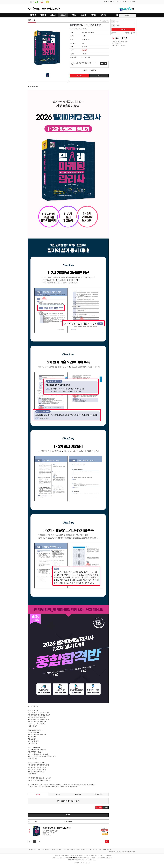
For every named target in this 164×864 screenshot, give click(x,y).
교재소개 (63, 15)
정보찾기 (118, 1)
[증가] (102, 63)
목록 (68, 815)
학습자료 (83, 15)
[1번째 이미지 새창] (47, 75)
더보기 (106, 807)
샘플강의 (93, 15)
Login (124, 29)
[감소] (105, 63)
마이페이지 (132, 1)
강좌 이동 (127, 15)
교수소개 (53, 15)
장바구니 (125, 1)
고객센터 (103, 15)
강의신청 (43, 15)
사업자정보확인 (71, 857)
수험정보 (73, 15)
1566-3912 (121, 38)
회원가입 (112, 1)
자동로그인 (115, 33)
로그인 (105, 1)
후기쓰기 (99, 807)
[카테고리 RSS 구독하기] (107, 841)
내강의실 (33, 15)
